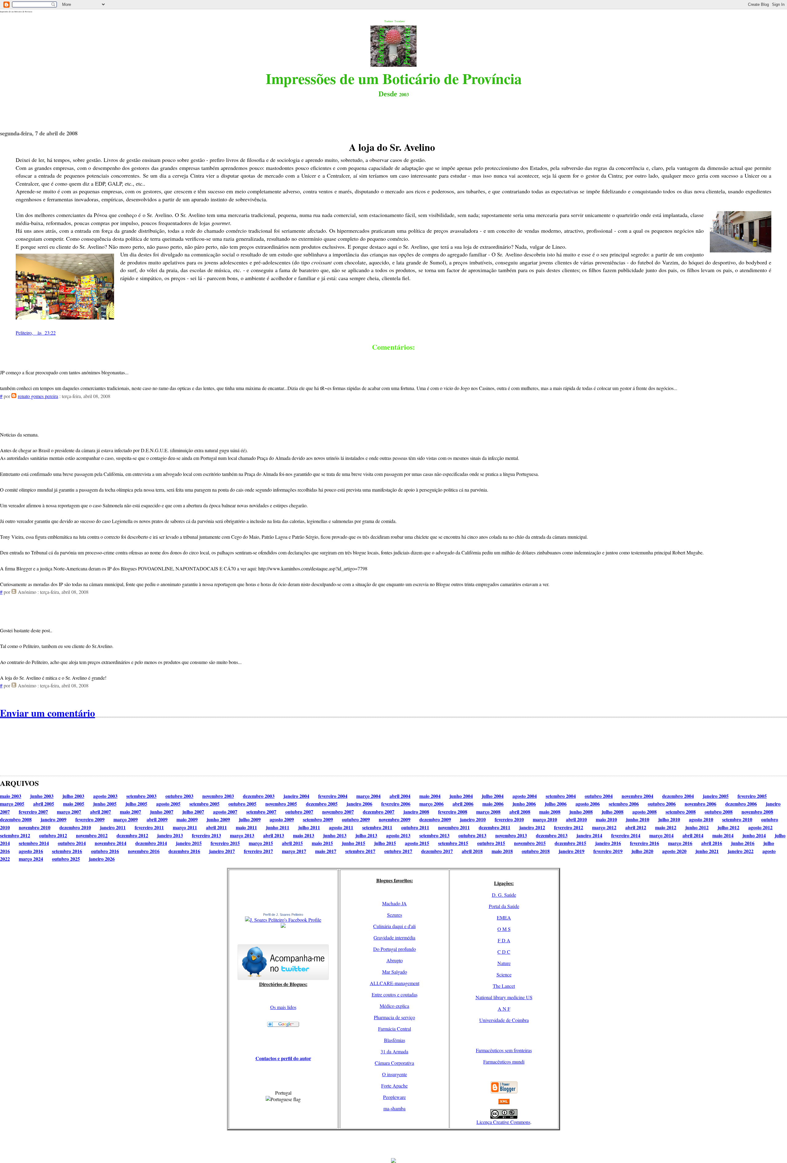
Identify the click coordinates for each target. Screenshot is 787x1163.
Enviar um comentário (47, 713)
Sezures (394, 914)
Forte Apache (394, 1085)
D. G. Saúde (504, 894)
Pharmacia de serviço (394, 1017)
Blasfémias (394, 1040)
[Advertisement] (393, 1144)
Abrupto (394, 960)
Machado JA (394, 903)
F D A (504, 940)
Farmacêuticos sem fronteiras (504, 1050)
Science (504, 974)
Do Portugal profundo (394, 949)
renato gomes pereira (38, 396)
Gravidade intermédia (394, 937)
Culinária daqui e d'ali (394, 926)
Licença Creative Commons (503, 1122)
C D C (503, 951)
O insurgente (394, 1074)
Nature (504, 963)
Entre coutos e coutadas (394, 994)
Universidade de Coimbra (504, 1020)
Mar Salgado (394, 971)
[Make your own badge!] (283, 926)
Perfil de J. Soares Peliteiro (283, 914)
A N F (504, 1008)
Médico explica (394, 1006)
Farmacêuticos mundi (503, 1061)
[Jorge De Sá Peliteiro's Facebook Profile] (283, 919)
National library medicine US (504, 997)
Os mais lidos (283, 1007)
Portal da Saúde (504, 906)
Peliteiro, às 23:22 (36, 332)
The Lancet (504, 986)
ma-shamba (394, 1108)
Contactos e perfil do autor (283, 1058)
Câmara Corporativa (394, 1063)
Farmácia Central (394, 1028)
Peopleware (394, 1097)
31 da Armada (394, 1051)
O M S (504, 929)
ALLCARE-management (394, 983)
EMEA (504, 917)
